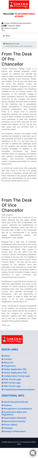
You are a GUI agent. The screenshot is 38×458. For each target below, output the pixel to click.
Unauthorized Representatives (19, 389)
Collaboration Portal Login (16, 376)
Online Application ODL (15, 369)
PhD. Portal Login (12, 379)
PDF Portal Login (12, 383)
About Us (8, 362)
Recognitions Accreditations (17, 408)
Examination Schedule (14, 418)
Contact (7, 359)
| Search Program (10, 28)
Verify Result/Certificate (15, 402)
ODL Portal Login (12, 386)
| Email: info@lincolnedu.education (17, 23)
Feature (7, 405)
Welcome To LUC (12, 44)
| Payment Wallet (13, 26)
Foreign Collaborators (14, 431)
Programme (9, 366)
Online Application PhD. (15, 372)
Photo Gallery (10, 424)
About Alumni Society (14, 421)
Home (6, 356)
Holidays (8, 428)
